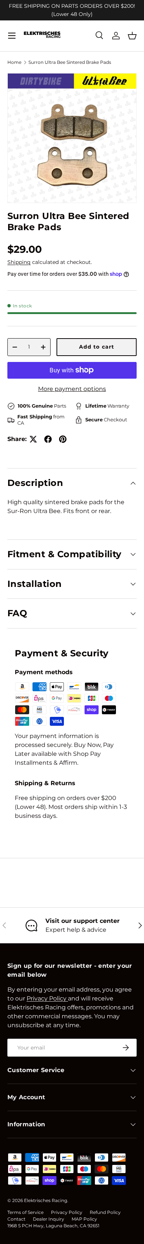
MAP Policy (84, 1219)
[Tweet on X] (33, 439)
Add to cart (96, 346)
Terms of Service (25, 1212)
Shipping (19, 262)
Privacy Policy (66, 1212)
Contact (16, 1219)
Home (14, 62)
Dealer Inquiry (48, 1219)
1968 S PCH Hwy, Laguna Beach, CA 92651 (53, 1225)
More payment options (72, 388)
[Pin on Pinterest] (62, 439)
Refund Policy (105, 1212)
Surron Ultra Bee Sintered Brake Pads (69, 62)
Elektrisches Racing (45, 1200)
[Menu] (12, 35)
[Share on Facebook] (48, 439)
